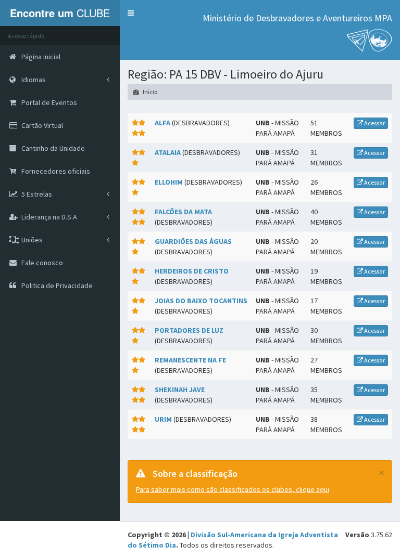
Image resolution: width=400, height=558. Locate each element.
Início (149, 92)
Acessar (374, 123)
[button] (131, 13)
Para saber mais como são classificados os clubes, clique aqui (232, 489)
